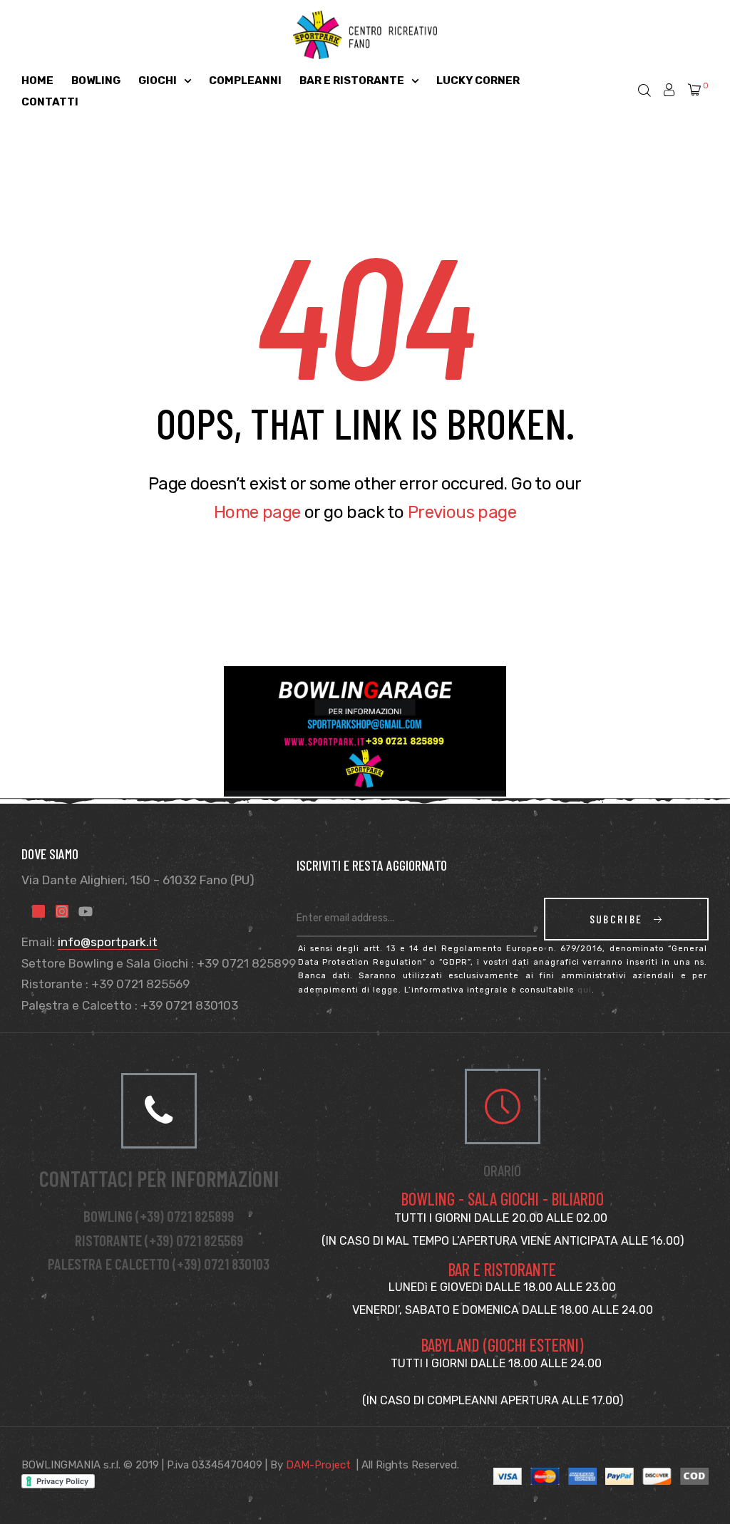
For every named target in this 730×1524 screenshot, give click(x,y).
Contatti (49, 101)
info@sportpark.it (108, 942)
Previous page (462, 512)
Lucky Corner (478, 80)
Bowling (95, 80)
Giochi (157, 80)
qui (584, 990)
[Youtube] (85, 911)
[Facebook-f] (38, 911)
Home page (257, 512)
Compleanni (245, 80)
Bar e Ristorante (351, 80)
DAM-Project (318, 1464)
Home (37, 80)
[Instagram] (62, 911)
